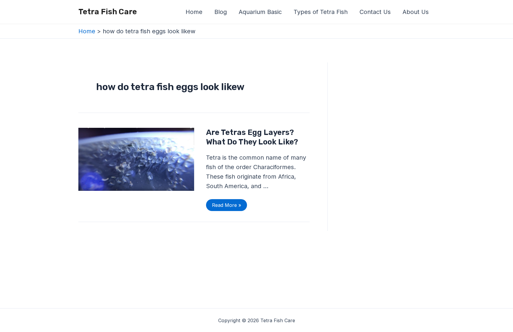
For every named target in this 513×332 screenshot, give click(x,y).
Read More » (226, 203)
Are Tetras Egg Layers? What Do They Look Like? (252, 137)
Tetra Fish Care (107, 11)
